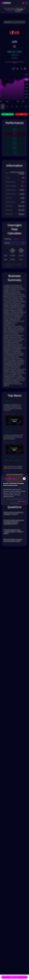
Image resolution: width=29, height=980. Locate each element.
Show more (21, 501)
